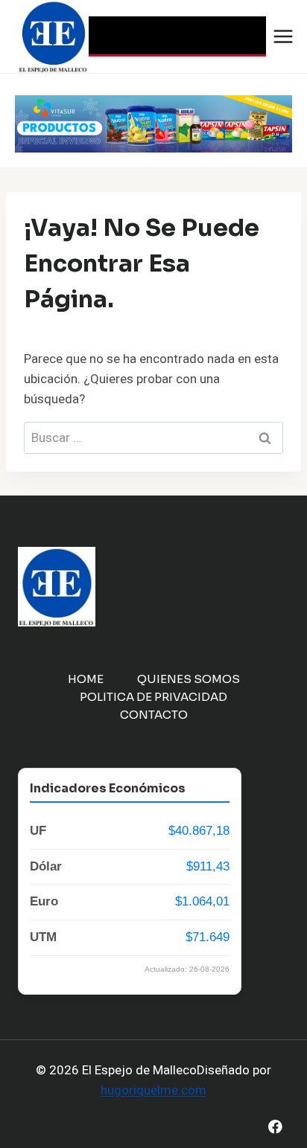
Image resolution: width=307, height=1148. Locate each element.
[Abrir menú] (283, 36)
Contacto (154, 715)
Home (86, 679)
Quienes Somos (188, 679)
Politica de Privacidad (153, 697)
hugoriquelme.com (153, 1090)
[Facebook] (275, 1127)
